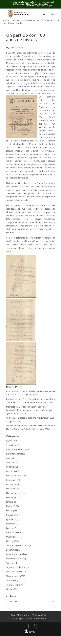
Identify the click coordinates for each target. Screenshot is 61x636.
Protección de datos (36, 618)
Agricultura (11, 445)
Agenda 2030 (12, 440)
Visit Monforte (39, 615)
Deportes (10, 471)
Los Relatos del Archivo (32, 19)
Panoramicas (12, 549)
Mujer (8, 536)
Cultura (9, 466)
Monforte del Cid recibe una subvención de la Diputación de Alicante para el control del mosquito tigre (29, 410)
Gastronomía (12, 515)
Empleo (9, 501)
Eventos (9, 506)
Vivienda (10, 589)
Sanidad (9, 563)
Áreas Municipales (20, 615)
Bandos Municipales (15, 449)
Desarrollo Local (13, 475)
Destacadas (11, 480)
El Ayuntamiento (13, 493)
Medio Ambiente (13, 532)
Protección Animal (14, 558)
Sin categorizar (13, 576)
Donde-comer (12, 484)
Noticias (15, 19)
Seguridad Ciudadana (15, 567)
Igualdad (10, 519)
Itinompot (10, 523)
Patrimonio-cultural (15, 554)
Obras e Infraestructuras (17, 545)
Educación (10, 488)
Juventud (10, 528)
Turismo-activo (13, 584)
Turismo (10, 580)
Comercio (10, 458)
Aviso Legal (17, 618)
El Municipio (11, 497)
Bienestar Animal (14, 453)
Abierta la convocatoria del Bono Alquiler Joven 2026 (30, 417)
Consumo (10, 462)
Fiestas (9, 510)
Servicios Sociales (14, 571)
